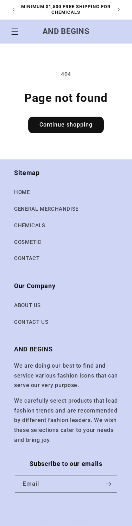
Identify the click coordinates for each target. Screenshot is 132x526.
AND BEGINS (53, 520)
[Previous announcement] (13, 9)
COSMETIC (28, 242)
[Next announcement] (118, 9)
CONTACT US (31, 322)
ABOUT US (27, 305)
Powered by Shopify (89, 520)
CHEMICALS (29, 225)
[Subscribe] (109, 483)
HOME (22, 192)
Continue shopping (66, 124)
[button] (15, 31)
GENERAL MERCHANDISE (46, 209)
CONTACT (26, 258)
